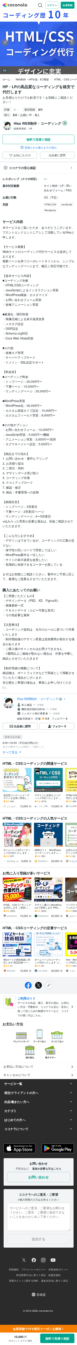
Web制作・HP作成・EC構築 (32, 79)
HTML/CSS (50, 204)
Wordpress (50, 210)
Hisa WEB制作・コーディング (37, 699)
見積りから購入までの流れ (41, 147)
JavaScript (66, 204)
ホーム (6, 79)
